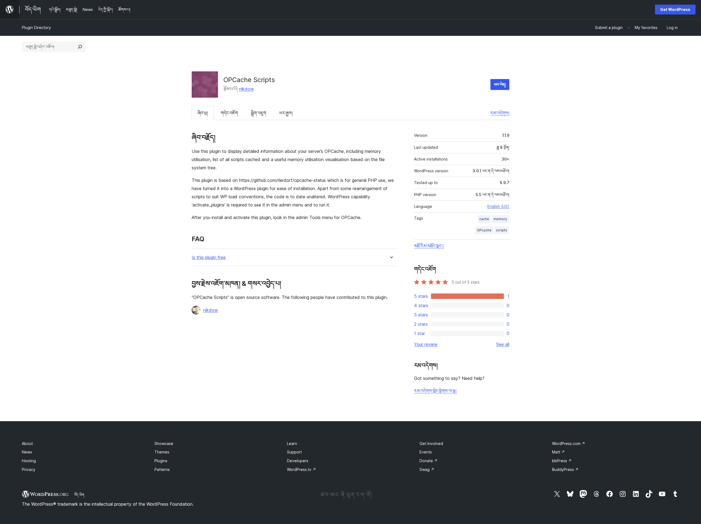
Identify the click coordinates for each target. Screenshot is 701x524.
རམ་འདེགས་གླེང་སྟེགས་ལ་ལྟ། (435, 391)
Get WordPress (675, 9)
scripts (501, 230)
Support (294, 452)
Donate (429, 460)
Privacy (28, 469)
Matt (558, 452)
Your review (426, 344)
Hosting (29, 460)
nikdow (246, 89)
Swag (427, 469)
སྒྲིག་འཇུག (258, 113)
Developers (297, 460)
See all (502, 344)
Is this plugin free (209, 257)
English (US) (498, 206)
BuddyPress (565, 469)
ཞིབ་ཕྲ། (202, 113)
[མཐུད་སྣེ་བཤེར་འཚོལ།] (79, 46)
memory (500, 219)
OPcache (484, 230)
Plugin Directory (36, 27)
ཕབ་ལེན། (500, 84)
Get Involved (431, 443)
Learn (292, 443)
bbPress (562, 460)
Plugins (160, 460)
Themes (161, 452)
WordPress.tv (301, 469)
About (27, 443)
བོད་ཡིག (79, 495)
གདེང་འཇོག (229, 113)
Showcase (163, 443)
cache (484, 219)
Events (426, 452)
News (27, 452)
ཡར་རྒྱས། (286, 113)
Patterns (162, 469)
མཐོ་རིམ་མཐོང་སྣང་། (429, 246)
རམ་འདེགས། (499, 113)
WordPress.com (568, 443)
